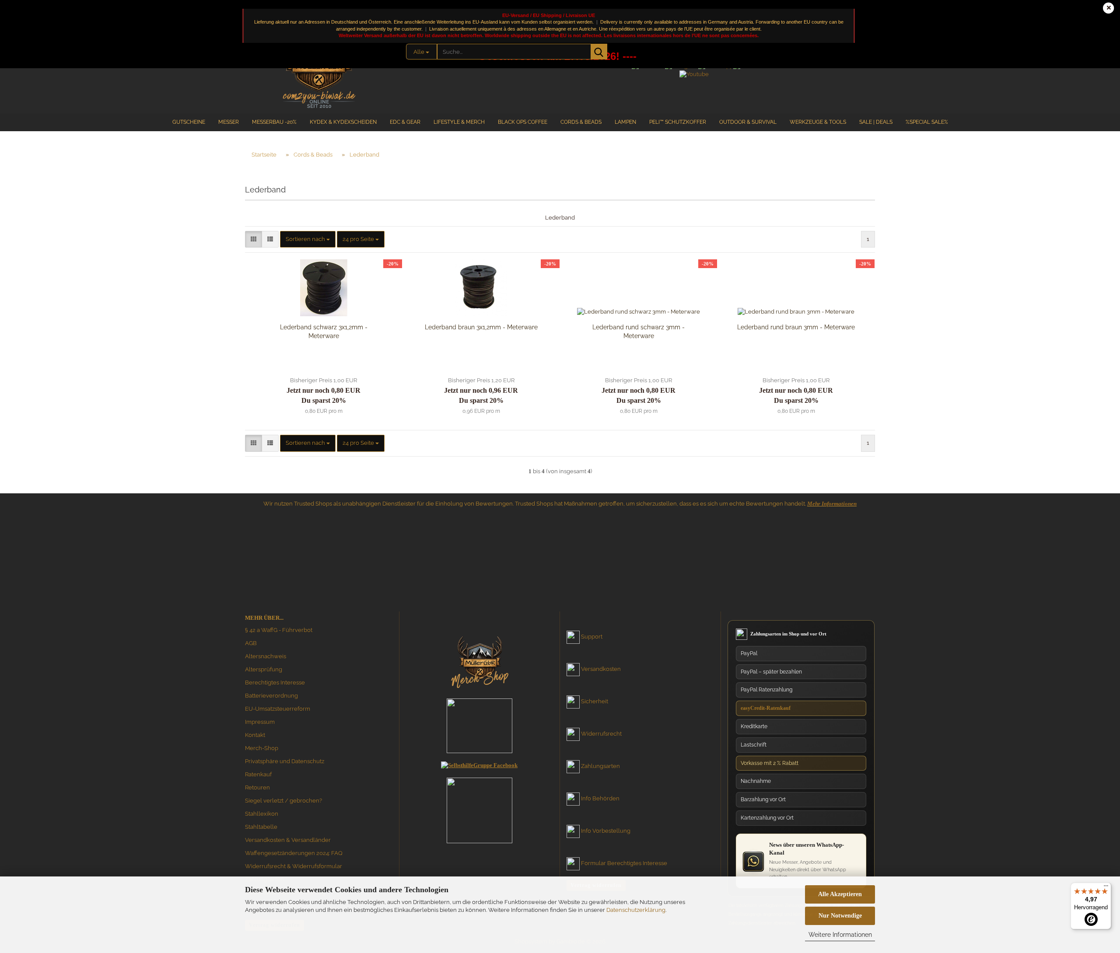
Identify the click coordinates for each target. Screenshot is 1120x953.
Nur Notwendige (840, 915)
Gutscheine (188, 122)
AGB (251, 643)
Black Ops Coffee (522, 122)
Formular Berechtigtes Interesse (624, 863)
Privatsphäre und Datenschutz (284, 761)
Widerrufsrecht (601, 733)
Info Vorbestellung (605, 830)
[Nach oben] (1096, 863)
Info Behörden (600, 798)
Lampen (625, 122)
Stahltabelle (261, 827)
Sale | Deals (875, 122)
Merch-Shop (261, 748)
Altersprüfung (263, 669)
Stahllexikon (261, 813)
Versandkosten (601, 669)
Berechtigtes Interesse (275, 682)
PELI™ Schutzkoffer (677, 122)
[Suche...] (599, 51)
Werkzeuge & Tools (818, 122)
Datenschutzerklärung (635, 910)
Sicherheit (594, 701)
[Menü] (1106, 888)
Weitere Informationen (840, 934)
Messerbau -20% (274, 122)
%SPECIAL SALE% (927, 122)
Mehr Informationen (832, 503)
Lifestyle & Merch (459, 122)
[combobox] (308, 239)
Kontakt (255, 735)
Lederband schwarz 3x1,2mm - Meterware (324, 331)
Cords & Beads (581, 122)
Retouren (257, 787)
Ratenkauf (258, 774)
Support (591, 636)
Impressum (260, 722)
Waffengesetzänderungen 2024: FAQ (294, 853)
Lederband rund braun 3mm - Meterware (796, 327)
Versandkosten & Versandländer (288, 840)
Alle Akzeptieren (840, 894)
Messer (228, 122)
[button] (253, 239)
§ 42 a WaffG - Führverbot (278, 630)
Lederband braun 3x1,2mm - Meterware (481, 327)
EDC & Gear (405, 122)
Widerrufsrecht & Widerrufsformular (293, 866)
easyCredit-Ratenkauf (766, 708)
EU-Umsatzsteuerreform (277, 708)
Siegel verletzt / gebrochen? (283, 800)
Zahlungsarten (600, 766)
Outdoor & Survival (748, 122)
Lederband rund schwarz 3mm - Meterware (638, 331)
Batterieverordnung (271, 695)
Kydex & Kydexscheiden (343, 122)
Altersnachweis (265, 656)
